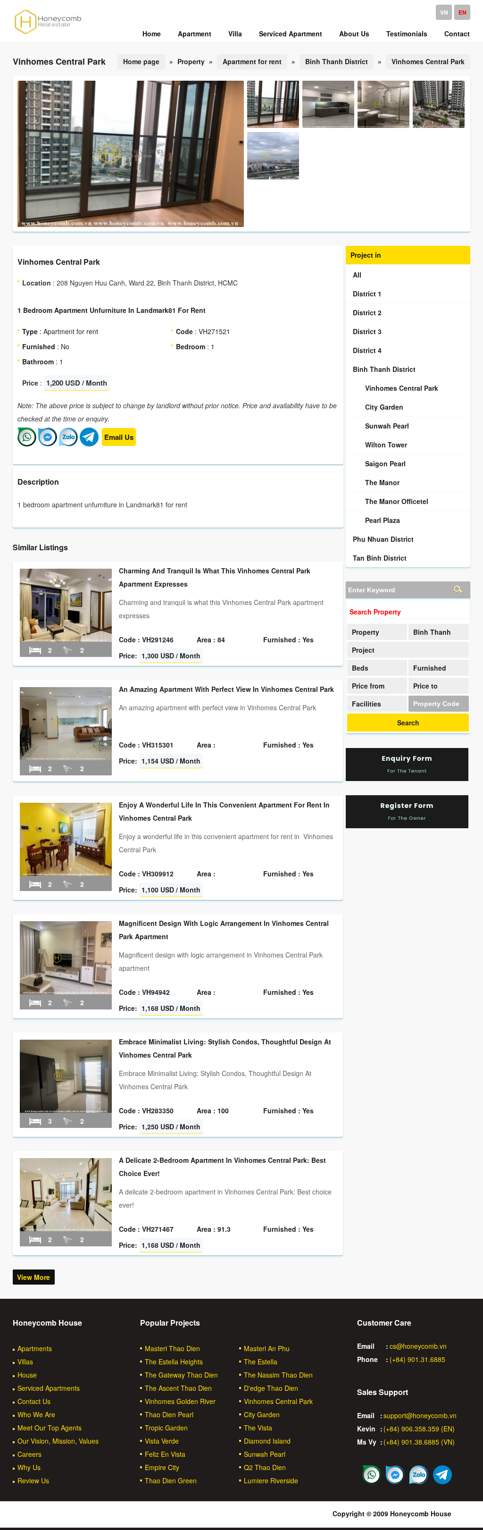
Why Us (29, 1467)
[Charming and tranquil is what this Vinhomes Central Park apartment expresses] (66, 639)
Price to (425, 685)
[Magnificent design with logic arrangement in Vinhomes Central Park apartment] (66, 991)
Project (363, 650)
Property (365, 632)
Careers (29, 1454)
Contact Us (33, 1401)
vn (444, 12)
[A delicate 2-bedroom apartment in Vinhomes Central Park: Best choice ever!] (66, 1228)
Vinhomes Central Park (428, 61)
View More (33, 1277)
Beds (360, 668)
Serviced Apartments (48, 1388)
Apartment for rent (252, 61)
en (462, 12)
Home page (141, 61)
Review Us (33, 1480)
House (27, 1374)
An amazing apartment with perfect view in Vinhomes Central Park (226, 689)
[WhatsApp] (26, 443)
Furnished (429, 668)
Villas (25, 1361)
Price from (368, 685)
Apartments (34, 1348)
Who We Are (36, 1414)
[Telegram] (89, 443)
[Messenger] (47, 443)
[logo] (48, 33)
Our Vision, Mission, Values (58, 1441)
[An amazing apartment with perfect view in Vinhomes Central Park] (66, 757)
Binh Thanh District (336, 61)
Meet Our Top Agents (49, 1427)
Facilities (366, 703)
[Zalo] (68, 443)
